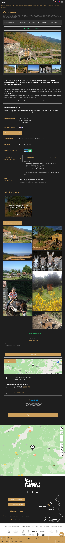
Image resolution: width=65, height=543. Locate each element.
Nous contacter (17, 499)
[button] (9, 22)
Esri (46, 474)
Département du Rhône (15, 531)
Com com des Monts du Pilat (9, 531)
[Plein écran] (61, 428)
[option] (18, 207)
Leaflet (44, 474)
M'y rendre (10, 361)
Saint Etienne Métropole (51, 531)
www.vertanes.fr (19, 393)
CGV (41, 526)
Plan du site (35, 526)
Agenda (12, 538)
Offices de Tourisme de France (28, 531)
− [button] (61, 440)
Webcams (53, 538)
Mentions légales (25, 526)
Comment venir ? (17, 504)
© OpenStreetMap (54, 474)
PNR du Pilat (57, 531)
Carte (32, 538)
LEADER (38, 534)
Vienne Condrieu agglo (24, 534)
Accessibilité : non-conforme (12, 526)
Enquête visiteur (16, 541)
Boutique (23, 538)
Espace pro (60, 541)
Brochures (46, 526)
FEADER (32, 534)
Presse (60, 526)
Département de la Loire (34, 531)
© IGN (49, 474)
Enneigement (42, 538)
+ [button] (61, 437)
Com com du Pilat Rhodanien (23, 531)
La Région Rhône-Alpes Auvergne (43, 531)
